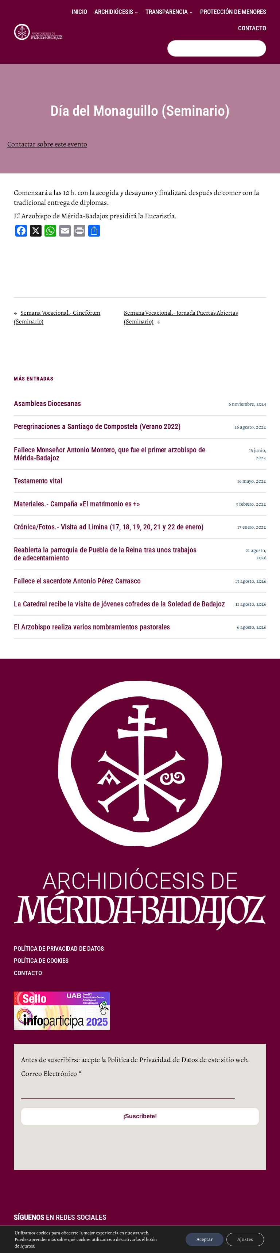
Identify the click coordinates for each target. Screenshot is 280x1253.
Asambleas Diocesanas (47, 404)
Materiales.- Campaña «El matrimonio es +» (77, 504)
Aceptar (205, 1239)
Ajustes (245, 1239)
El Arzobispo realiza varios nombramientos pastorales (92, 627)
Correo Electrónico (51, 1073)
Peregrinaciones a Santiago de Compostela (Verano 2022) (97, 427)
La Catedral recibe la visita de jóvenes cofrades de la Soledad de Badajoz (119, 604)
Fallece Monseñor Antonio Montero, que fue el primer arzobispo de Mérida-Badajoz (109, 454)
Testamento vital (38, 481)
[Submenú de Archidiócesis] (136, 12)
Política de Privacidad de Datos (153, 1060)
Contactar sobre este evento (47, 144)
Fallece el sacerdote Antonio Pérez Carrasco (77, 581)
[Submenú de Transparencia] (191, 12)
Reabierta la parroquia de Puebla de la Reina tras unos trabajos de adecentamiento (105, 554)
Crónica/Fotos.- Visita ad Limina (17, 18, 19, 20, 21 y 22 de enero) (108, 527)
